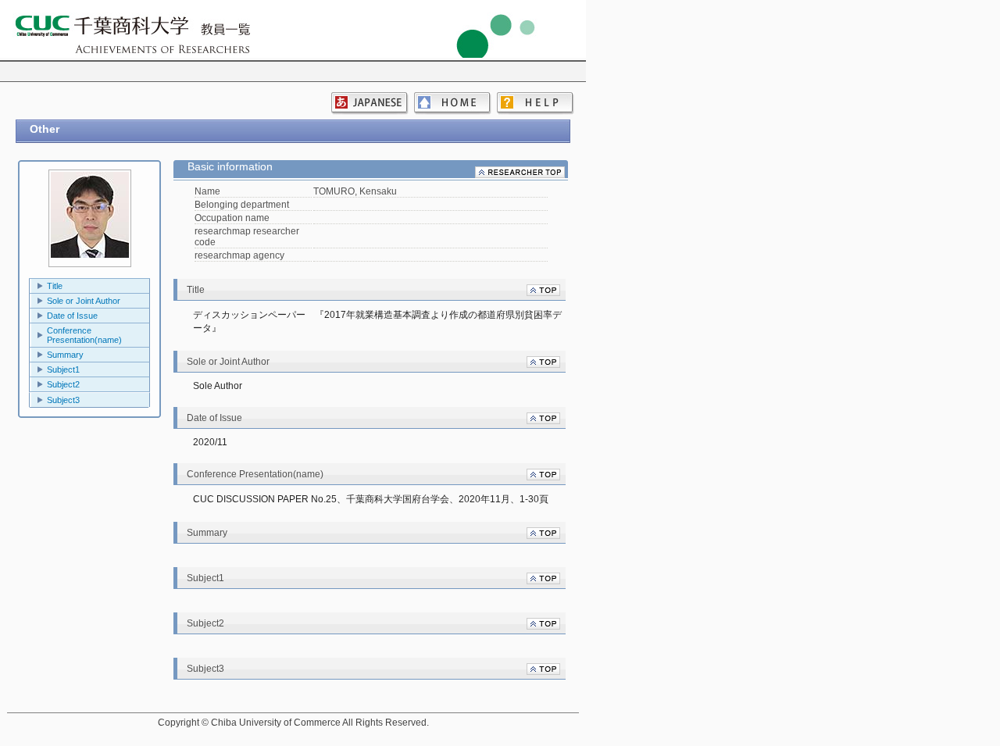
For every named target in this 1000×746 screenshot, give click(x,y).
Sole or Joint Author (83, 300)
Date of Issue (72, 315)
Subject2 (63, 384)
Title (54, 286)
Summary (65, 354)
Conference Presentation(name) (84, 335)
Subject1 (63, 369)
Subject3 (63, 400)
